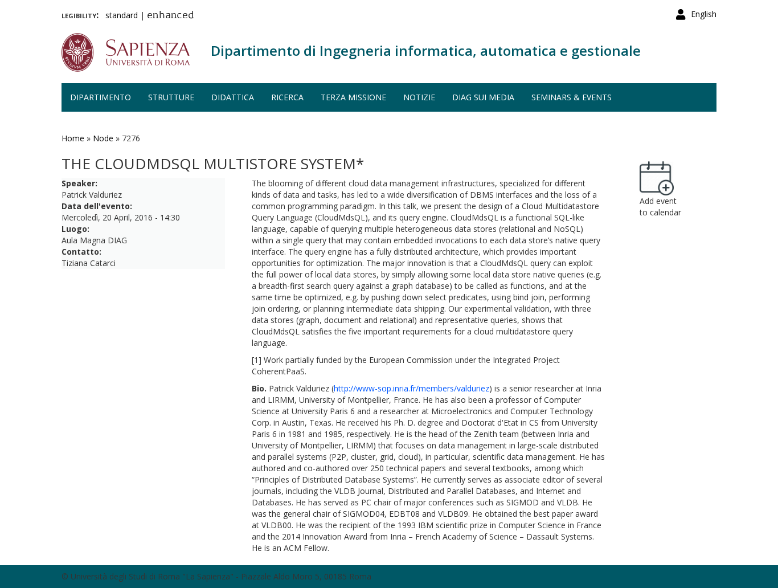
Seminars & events (571, 97)
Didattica (232, 97)
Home (73, 138)
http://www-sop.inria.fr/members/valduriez (411, 388)
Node (103, 138)
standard (121, 15)
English (703, 14)
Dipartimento (100, 97)
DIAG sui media (483, 97)
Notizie (419, 97)
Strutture (171, 97)
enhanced (170, 16)
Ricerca (287, 97)
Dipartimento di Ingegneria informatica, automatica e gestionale (426, 50)
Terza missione (353, 97)
